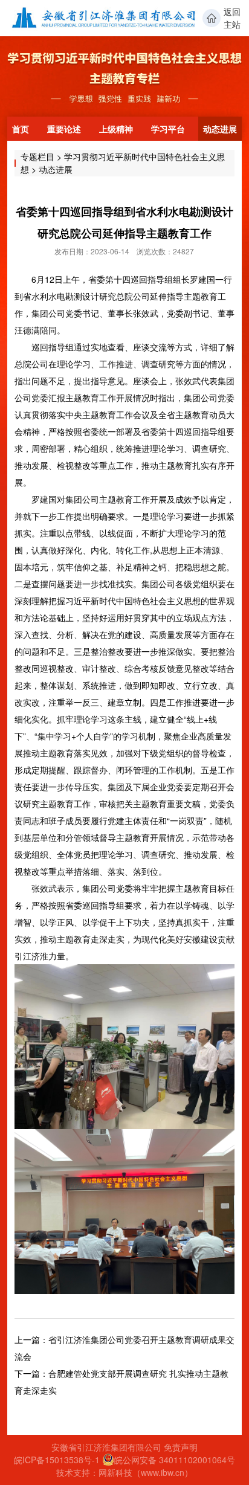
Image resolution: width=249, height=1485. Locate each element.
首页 (20, 129)
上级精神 (116, 129)
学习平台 (168, 129)
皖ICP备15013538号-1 (57, 1460)
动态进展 (220, 129)
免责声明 (181, 1447)
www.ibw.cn (162, 1472)
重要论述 (64, 129)
